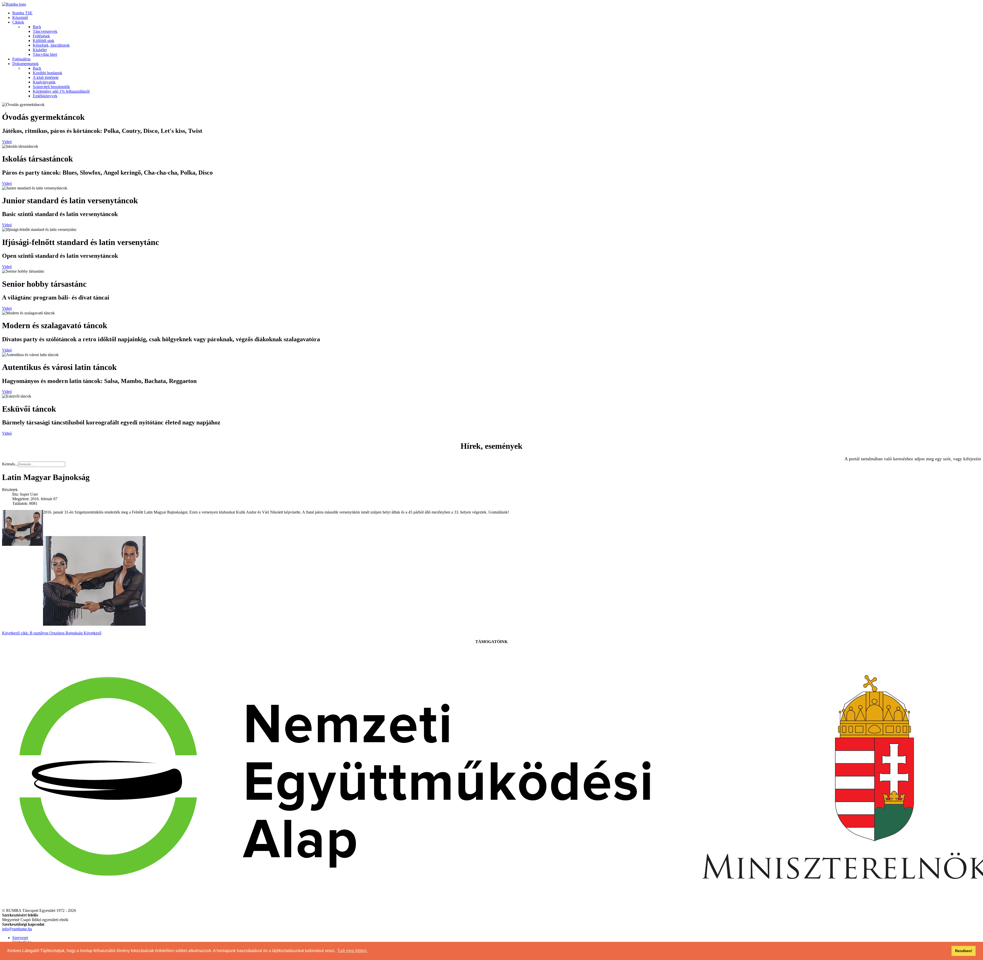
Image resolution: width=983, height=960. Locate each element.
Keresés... (10, 464)
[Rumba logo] (14, 4)
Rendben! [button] (963, 951)
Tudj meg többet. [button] (352, 950)
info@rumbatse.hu (17, 929)
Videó (7, 142)
